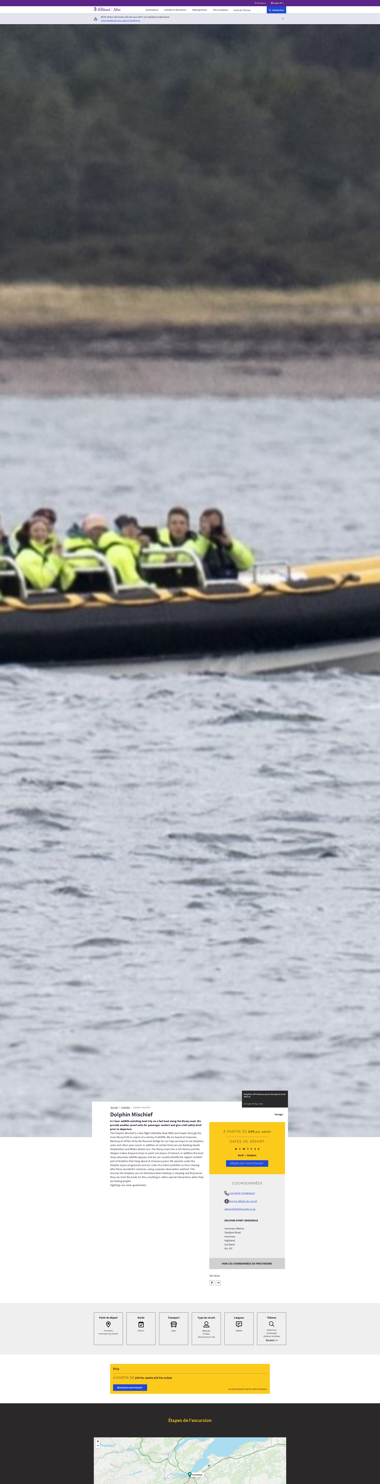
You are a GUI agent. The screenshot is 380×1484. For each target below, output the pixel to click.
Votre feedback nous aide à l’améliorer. (121, 20)
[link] (276, 9)
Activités (125, 1107)
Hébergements (199, 9)
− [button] (98, 1446)
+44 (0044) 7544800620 (242, 1193)
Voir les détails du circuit (243, 1201)
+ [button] (98, 1441)
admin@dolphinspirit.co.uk (240, 1209)
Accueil (114, 1107)
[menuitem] (152, 9)
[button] (283, 18)
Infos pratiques (220, 9)
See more (270, 1340)
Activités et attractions (175, 9)
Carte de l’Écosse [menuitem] (242, 10)
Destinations (152, 9)
